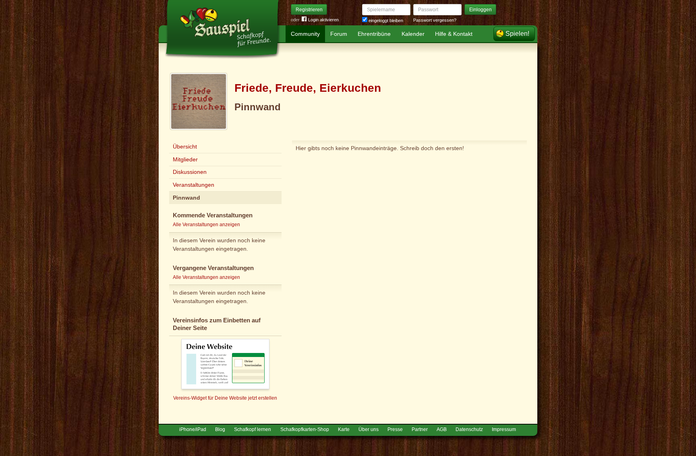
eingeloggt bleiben (385, 20)
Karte (344, 429)
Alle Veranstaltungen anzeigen (206, 224)
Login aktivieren (323, 19)
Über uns (368, 429)
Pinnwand (186, 197)
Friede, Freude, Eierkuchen (307, 88)
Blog (220, 429)
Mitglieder (185, 159)
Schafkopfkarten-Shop (304, 429)
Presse (395, 429)
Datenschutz (469, 429)
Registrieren (309, 9)
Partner (420, 429)
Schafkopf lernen (252, 429)
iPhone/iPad (192, 429)
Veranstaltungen (193, 185)
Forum (338, 34)
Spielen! (517, 33)
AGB (442, 429)
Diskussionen (190, 172)
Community (305, 34)
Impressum (504, 429)
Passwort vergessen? (434, 20)
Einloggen (480, 9)
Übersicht (185, 146)
